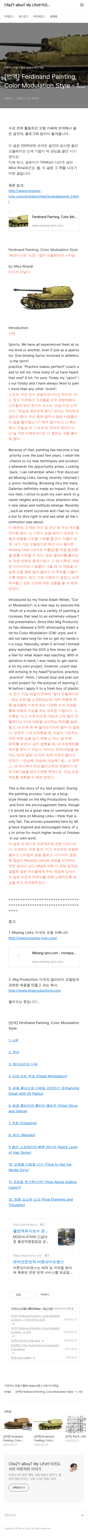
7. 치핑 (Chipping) (23, 1123)
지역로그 (9, 16)
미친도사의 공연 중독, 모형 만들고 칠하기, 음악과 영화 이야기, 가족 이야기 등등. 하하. (35, 1477)
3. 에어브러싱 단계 (23, 1064)
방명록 (53, 16)
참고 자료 (48, 1308)
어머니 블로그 (11, 1522)
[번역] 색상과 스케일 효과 (25, 1340)
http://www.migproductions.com (35, 990)
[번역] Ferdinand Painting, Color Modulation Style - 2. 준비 (35, 1330)
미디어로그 (39, 16)
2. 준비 (14, 1052)
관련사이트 (10, 1515)
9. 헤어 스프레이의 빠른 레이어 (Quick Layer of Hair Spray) (43, 1150)
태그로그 (23, 16)
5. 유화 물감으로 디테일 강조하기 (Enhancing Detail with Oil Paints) (44, 1091)
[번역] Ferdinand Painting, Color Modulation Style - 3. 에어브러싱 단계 (35, 1317)
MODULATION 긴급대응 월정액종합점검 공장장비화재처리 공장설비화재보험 (31, 1239)
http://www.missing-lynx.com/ (33, 938)
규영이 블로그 (11, 1529)
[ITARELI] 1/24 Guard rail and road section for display (35, 1347)
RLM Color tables (21, 1357)
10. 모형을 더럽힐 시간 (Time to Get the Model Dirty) (40, 1167)
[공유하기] (24, 1295)
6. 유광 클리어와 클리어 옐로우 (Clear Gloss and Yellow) (43, 1108)
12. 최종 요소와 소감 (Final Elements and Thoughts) (41, 1202)
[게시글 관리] (30, 1295)
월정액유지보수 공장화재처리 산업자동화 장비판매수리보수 (31, 1231)
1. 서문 (14, 1040)
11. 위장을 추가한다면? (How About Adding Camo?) (43, 1185)
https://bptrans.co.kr (27, 1255)
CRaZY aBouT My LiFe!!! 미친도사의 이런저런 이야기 (27, 5)
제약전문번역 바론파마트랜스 (38, 1262)
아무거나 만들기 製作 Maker (26, 1308)
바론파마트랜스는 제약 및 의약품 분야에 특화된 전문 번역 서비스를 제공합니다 (43, 1270)
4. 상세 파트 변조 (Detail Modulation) (38, 1076)
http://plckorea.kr (25, 1224)
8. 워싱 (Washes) (22, 1135)
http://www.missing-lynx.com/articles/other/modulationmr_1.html (44, 196)
